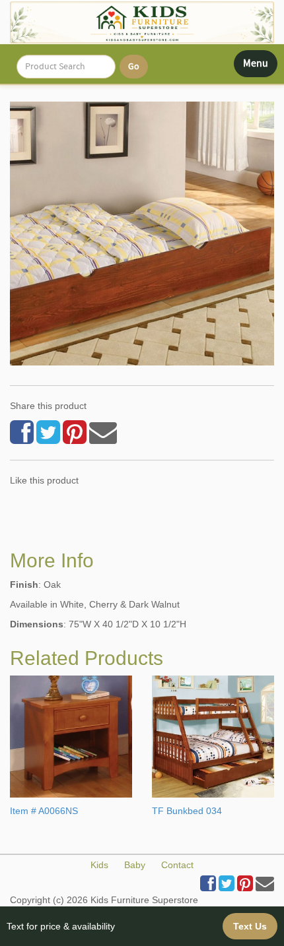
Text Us (250, 926)
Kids (99, 865)
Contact (177, 865)
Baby (134, 865)
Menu (259, 66)
